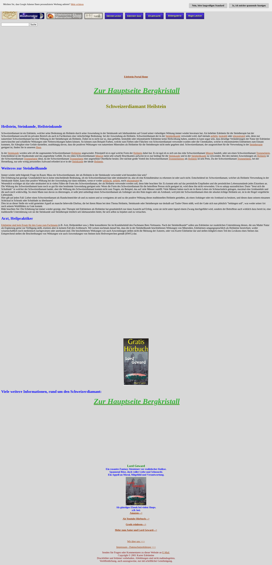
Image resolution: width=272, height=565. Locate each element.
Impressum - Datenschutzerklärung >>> (136, 547)
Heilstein (137, 153)
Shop (38, 147)
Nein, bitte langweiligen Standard (208, 5)
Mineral (209, 153)
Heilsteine (76, 153)
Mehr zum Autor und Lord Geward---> (136, 530)
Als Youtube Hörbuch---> (136, 518)
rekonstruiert (239, 136)
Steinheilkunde (173, 136)
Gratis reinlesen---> (136, 524)
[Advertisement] (136, 51)
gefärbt (214, 136)
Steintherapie (256, 144)
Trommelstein (263, 153)
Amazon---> (136, 513)
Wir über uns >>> (136, 541)
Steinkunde (13, 153)
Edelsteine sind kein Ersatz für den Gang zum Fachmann (29, 225)
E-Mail (166, 552)
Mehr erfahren (77, 4)
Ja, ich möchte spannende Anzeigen (249, 5)
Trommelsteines (176, 158)
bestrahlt (223, 136)
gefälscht (107, 180)
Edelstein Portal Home (136, 76)
